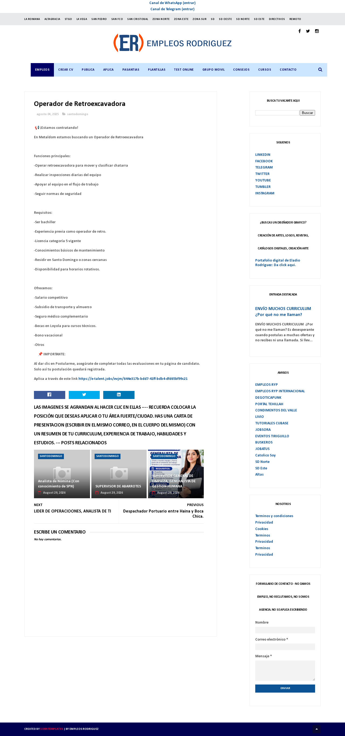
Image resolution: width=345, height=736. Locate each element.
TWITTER (262, 174)
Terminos (262, 536)
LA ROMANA (32, 19)
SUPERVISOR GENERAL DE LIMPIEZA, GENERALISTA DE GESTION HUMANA (174, 481)
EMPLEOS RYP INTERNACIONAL (280, 391)
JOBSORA (263, 430)
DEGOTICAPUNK (268, 398)
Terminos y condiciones (274, 516)
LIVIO (259, 417)
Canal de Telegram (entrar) (172, 9)
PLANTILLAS (156, 69)
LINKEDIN (262, 155)
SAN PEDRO (99, 19)
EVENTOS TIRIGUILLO (272, 436)
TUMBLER (263, 187)
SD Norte (262, 462)
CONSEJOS (241, 69)
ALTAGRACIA (52, 19)
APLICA (108, 69)
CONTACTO (288, 69)
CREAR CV (65, 69)
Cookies (261, 529)
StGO (68, 19)
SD (213, 19)
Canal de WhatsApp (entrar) (172, 3)
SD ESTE (259, 19)
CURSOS (264, 69)
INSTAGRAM (264, 193)
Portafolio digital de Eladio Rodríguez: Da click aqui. (277, 263)
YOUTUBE (263, 180)
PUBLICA (88, 69)
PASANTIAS (131, 69)
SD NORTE (243, 19)
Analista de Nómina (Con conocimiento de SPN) (58, 484)
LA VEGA (82, 19)
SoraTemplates (51, 729)
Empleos (42, 69)
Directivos (277, 19)
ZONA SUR (199, 19)
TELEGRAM (264, 168)
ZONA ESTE (181, 19)
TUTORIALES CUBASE (271, 423)
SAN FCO (117, 19)
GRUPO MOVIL (213, 69)
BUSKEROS (263, 443)
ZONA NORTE (161, 19)
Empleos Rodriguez (84, 729)
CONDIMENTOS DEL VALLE (276, 410)
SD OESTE (225, 19)
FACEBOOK (264, 161)
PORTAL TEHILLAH (269, 404)
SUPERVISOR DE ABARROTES (118, 486)
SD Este (261, 468)
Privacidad (264, 523)
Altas (259, 475)
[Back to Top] (317, 729)
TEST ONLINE (184, 69)
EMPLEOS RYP (266, 385)
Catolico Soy (265, 455)
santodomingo (77, 114)
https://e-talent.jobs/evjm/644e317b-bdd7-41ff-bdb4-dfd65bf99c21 (133, 379)
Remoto (295, 19)
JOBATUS (262, 449)
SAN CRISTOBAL (137, 19)
